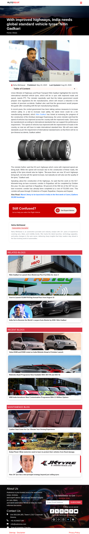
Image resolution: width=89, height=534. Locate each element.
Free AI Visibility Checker (20, 528)
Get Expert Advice (67, 210)
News (15, 33)
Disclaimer (21, 533)
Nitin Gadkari (41, 114)
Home (9, 33)
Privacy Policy (74, 533)
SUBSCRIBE (76, 502)
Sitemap (12, 533)
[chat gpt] (54, 519)
